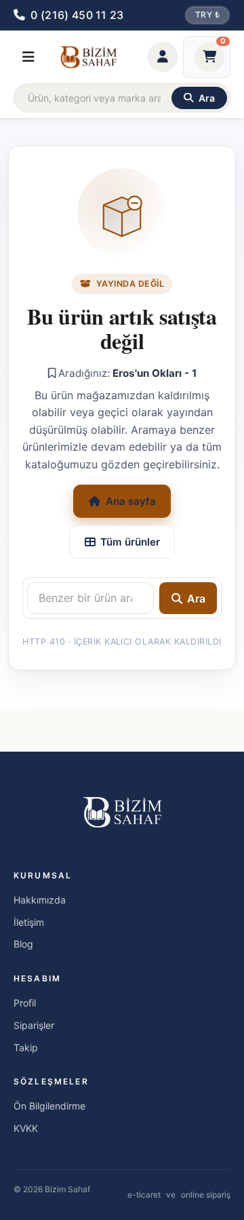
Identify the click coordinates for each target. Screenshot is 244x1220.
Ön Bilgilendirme (49, 1106)
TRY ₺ (207, 14)
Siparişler (34, 1025)
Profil (25, 1003)
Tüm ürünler (130, 541)
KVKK (26, 1128)
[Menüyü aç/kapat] (28, 57)
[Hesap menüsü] (163, 57)
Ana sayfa (131, 501)
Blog (23, 944)
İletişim (29, 922)
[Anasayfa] (88, 57)
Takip (26, 1047)
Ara (196, 598)
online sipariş (205, 1195)
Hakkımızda (40, 900)
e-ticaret (144, 1195)
